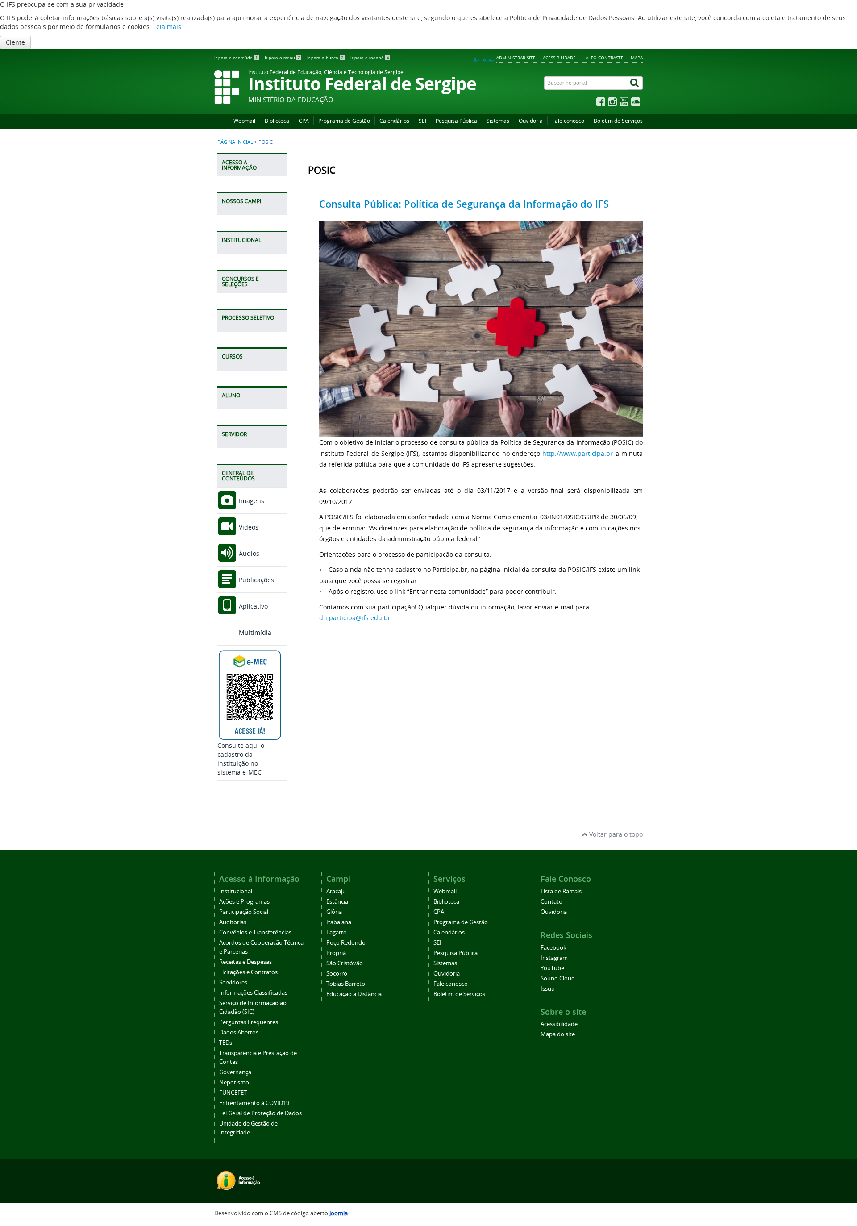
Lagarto (336, 932)
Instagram (554, 958)
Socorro (336, 973)
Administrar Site (516, 57)
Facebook (553, 947)
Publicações (255, 579)
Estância (337, 901)
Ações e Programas (244, 901)
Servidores (233, 982)
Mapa (637, 57)
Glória (334, 912)
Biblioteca (277, 121)
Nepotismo (234, 1082)
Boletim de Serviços (618, 121)
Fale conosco (568, 121)
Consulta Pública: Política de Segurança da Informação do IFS (464, 204)
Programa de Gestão (344, 121)
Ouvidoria (531, 121)
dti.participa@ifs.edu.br (355, 617)
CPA (304, 121)
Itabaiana (338, 922)
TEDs (225, 1043)
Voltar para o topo (615, 834)
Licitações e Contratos (248, 972)
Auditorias (232, 922)
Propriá (336, 953)
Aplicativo (252, 606)
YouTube (552, 968)
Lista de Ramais (561, 891)
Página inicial (235, 142)
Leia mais (167, 26)
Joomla (338, 1213)
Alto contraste (605, 57)
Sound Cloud (558, 978)
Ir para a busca (325, 57)
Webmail (244, 121)
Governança (235, 1072)
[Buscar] (635, 83)
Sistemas (498, 121)
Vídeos (247, 527)
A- (491, 59)
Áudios (248, 553)
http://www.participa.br (577, 453)
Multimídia (254, 632)
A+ (477, 59)
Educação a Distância (354, 994)
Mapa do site (558, 1034)
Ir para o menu (282, 57)
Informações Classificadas (253, 993)
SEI (422, 121)
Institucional (235, 891)
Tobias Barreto (345, 984)
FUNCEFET (233, 1093)
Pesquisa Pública (456, 121)
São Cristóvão (344, 963)
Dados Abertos (238, 1032)
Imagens (250, 500)
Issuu (548, 988)
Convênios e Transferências (255, 932)
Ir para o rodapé (369, 57)
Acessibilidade (559, 1024)
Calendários (394, 121)
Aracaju (336, 891)
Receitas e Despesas (245, 962)
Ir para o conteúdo (236, 57)
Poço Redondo (346, 943)
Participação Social (243, 912)
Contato (551, 901)
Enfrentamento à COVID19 (254, 1103)
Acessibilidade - (560, 57)
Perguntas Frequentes (248, 1022)
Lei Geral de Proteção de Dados (260, 1113)
